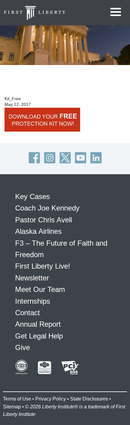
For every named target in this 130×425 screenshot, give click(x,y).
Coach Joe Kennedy (47, 208)
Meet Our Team (40, 289)
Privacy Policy (50, 398)
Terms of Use (17, 398)
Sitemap (12, 406)
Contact (27, 313)
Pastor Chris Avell (43, 220)
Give (22, 347)
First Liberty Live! (42, 266)
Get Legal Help (39, 336)
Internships (32, 301)
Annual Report (38, 324)
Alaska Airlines (38, 231)
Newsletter (32, 278)
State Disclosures (89, 398)
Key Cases (32, 196)
